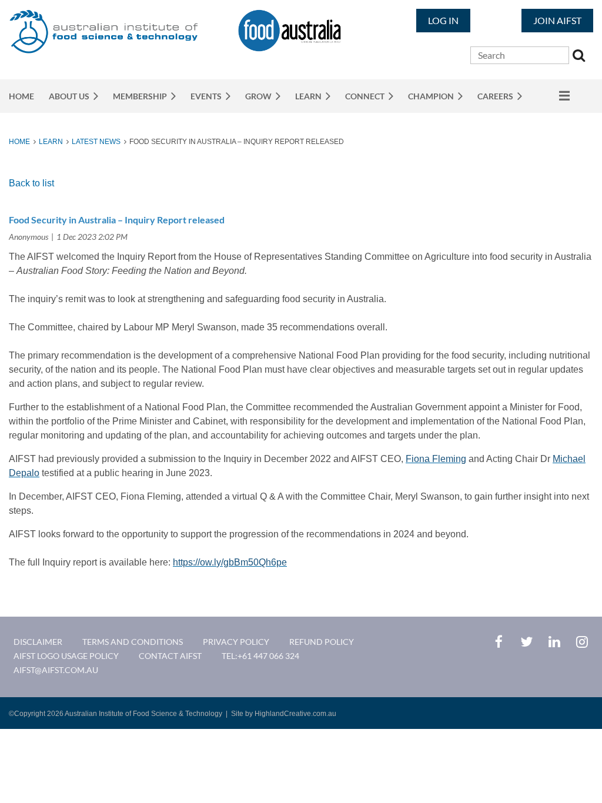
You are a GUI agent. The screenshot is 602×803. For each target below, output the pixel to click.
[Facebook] (499, 641)
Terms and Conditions (132, 642)
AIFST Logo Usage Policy (66, 656)
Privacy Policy (236, 642)
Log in (443, 20)
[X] (526, 641)
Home (19, 142)
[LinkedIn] (554, 641)
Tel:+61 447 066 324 (260, 656)
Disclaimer (38, 642)
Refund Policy (321, 642)
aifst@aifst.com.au (56, 670)
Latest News (96, 142)
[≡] (553, 95)
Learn (51, 142)
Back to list (31, 183)
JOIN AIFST (557, 20)
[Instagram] (581, 641)
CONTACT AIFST (170, 656)
